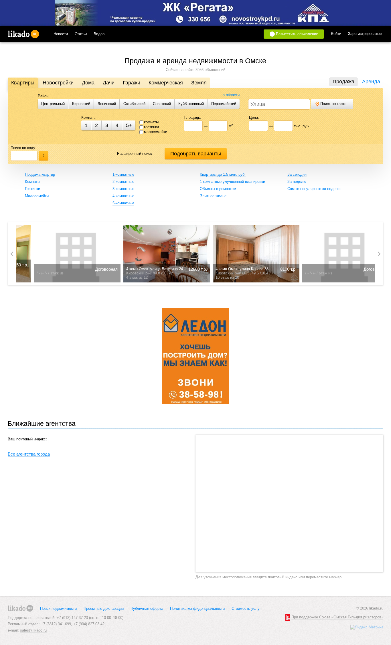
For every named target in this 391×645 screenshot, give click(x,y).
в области (231, 95)
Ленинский (107, 104)
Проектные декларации (104, 608)
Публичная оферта (147, 608)
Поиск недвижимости (58, 608)
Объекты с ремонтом (218, 189)
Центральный (53, 104)
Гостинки (32, 189)
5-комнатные (123, 203)
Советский (162, 104)
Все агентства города (29, 454)
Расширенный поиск (134, 153)
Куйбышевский (191, 104)
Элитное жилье (213, 196)
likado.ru (23, 34)
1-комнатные (123, 174)
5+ (129, 125)
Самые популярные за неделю (314, 189)
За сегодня (297, 174)
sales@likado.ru (33, 630)
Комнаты (32, 181)
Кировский (81, 104)
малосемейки (155, 132)
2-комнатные (123, 181)
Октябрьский (134, 104)
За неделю (296, 181)
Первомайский (223, 104)
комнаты (151, 122)
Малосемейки (37, 196)
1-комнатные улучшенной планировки (232, 181)
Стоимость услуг (246, 608)
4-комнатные (123, 196)
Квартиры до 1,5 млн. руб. (223, 174)
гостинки (151, 127)
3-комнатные (123, 189)
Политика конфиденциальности (197, 608)
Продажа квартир (40, 174)
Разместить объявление (294, 34)
